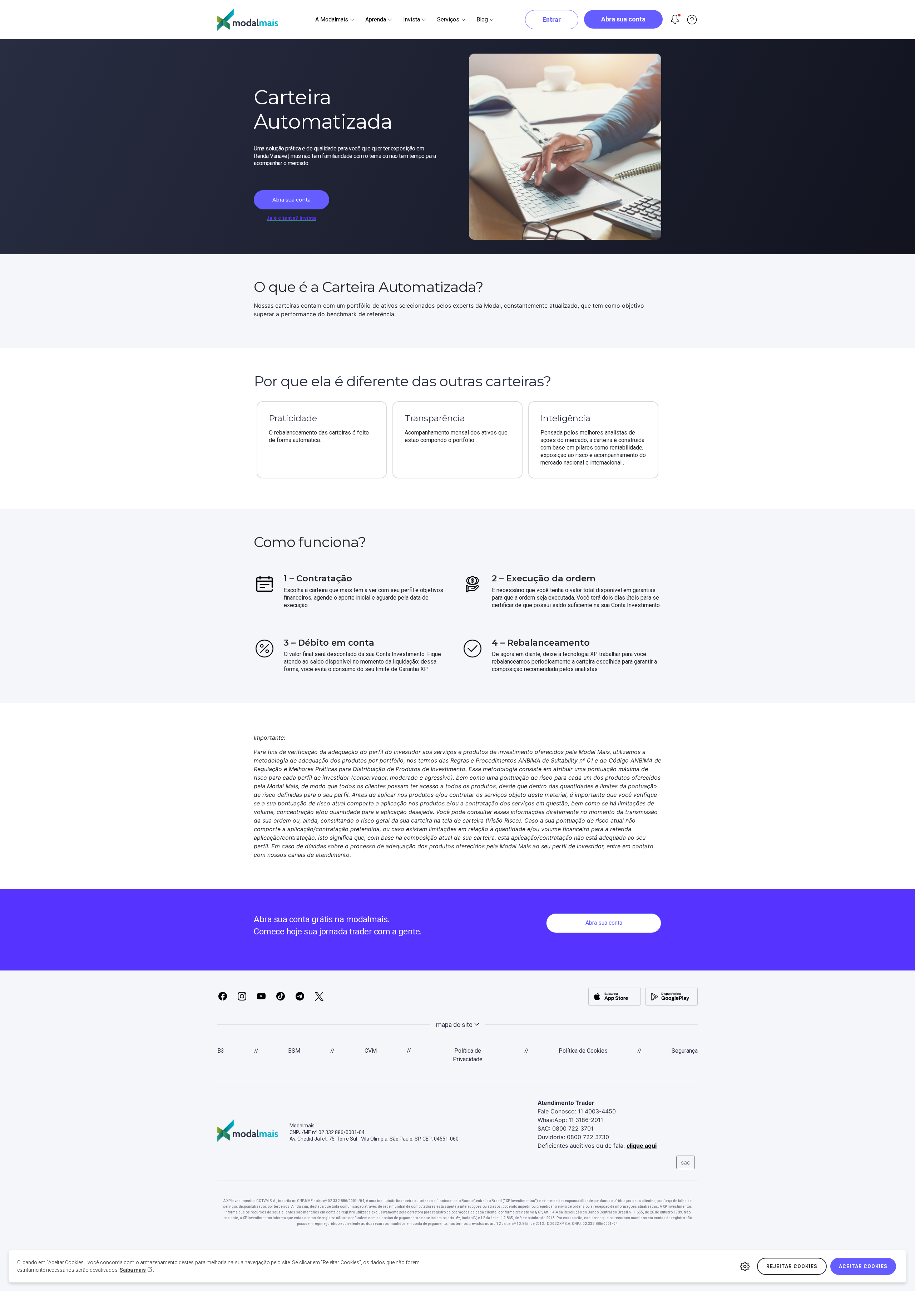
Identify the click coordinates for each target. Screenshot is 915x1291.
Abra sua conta (623, 19)
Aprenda (375, 19)
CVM (371, 1050)
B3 (220, 1050)
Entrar (552, 19)
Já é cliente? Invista (291, 218)
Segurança (685, 1050)
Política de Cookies (583, 1050)
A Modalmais (331, 19)
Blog (482, 19)
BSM (294, 1050)
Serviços (448, 19)
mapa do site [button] (454, 1024)
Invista (411, 19)
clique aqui (642, 1145)
